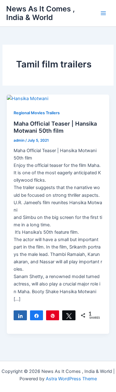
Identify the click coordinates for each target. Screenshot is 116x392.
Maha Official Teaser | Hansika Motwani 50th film (55, 127)
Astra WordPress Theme (71, 379)
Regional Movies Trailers (37, 113)
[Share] (20, 315)
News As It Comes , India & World (40, 13)
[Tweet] (68, 315)
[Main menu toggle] (103, 13)
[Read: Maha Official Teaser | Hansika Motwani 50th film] (27, 98)
